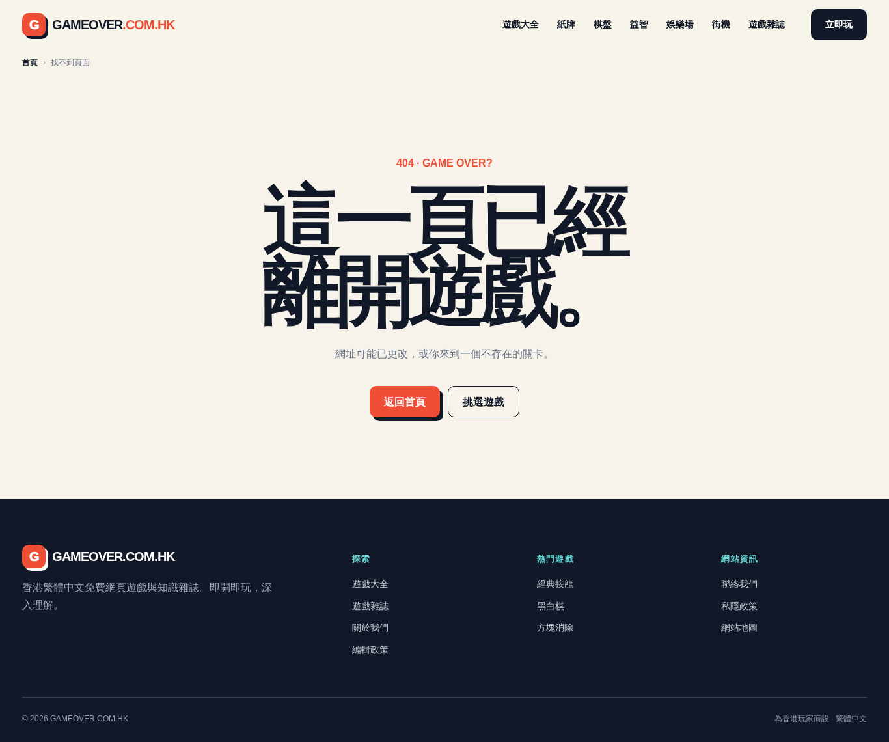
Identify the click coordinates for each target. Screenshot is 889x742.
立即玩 (839, 24)
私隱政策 (739, 606)
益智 (639, 24)
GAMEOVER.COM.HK (101, 556)
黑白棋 (550, 606)
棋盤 (603, 24)
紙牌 (566, 24)
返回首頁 (405, 401)
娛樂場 (680, 24)
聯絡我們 (739, 584)
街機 (721, 24)
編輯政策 (370, 649)
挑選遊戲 (483, 401)
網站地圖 (739, 627)
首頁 (30, 62)
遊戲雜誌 (766, 24)
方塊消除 (555, 627)
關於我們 (370, 627)
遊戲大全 (520, 24)
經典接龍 (555, 584)
